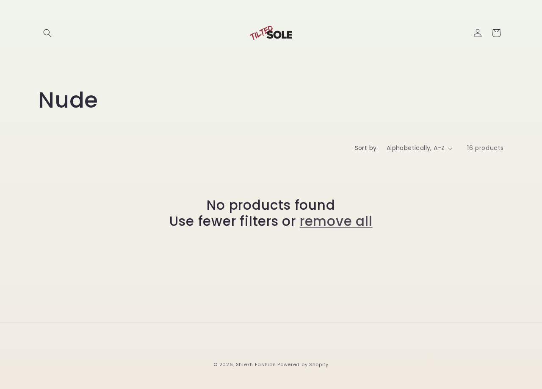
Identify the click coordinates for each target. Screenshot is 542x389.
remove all (336, 221)
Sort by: (366, 148)
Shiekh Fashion (256, 364)
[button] (47, 33)
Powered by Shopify (303, 364)
